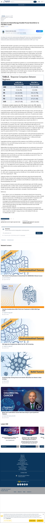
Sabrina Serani (6, 381)
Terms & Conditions (22, 467)
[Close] (43, 514)
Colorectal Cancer (10, 240)
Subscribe (38, 233)
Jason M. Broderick (6, 277)
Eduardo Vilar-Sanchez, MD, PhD (9, 415)
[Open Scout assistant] (39, 2)
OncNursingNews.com (22, 463)
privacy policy (23, 235)
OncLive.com (22, 461)
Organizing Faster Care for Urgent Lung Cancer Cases (33, 221)
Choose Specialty (21, 4)
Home (15, 491)
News (24, 491)
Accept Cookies (32, 520)
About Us (22, 455)
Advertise (22, 456)
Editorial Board (22, 468)
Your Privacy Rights (23, 469)
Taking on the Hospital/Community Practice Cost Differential (9, 222)
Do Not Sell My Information (22, 464)
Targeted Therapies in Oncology (7, 17)
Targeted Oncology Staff (7, 312)
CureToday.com (22, 459)
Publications (3, 240)
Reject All (40, 520)
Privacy (22, 465)
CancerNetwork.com (22, 460)
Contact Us (22, 457)
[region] (22, 518)
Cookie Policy (8, 518)
